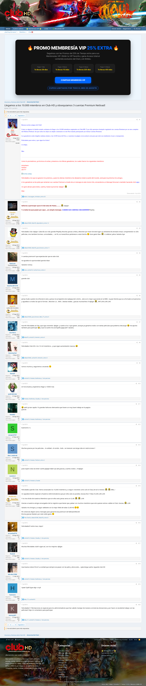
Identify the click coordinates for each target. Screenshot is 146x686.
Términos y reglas (108, 639)
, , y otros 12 (36, 223)
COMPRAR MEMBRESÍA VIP (73, 80)
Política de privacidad (121, 639)
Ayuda (131, 639)
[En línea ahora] (12, 128)
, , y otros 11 (37, 248)
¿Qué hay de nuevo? (10, 32)
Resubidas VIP (59, 29)
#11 (139, 404)
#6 (139, 295)
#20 (139, 604)
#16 (139, 523)
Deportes (61, 674)
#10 (139, 383)
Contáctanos (98, 639)
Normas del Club (107, 653)
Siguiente (21, 115)
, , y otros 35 (34, 196)
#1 (139, 119)
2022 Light (10, 639)
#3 (139, 228)
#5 (139, 275)
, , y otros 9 (36, 317)
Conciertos (61, 672)
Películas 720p (63, 658)
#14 (139, 465)
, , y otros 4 (34, 270)
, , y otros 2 (34, 460)
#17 (139, 543)
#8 (139, 342)
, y (32, 480)
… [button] (13, 115)
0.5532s (128, 684)
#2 (139, 202)
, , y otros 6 (34, 337)
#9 (139, 363)
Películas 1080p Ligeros (66, 660)
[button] (47, 29)
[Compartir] (137, 120)
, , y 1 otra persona (37, 378)
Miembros (22, 32)
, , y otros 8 (36, 517)
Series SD (61, 670)
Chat (31, 32)
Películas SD (62, 663)
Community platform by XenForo (73, 681)
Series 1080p (62, 667)
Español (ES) (20, 639)
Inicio (8, 29)
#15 (139, 486)
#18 (139, 563)
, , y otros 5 (35, 358)
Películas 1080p (63, 655)
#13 (139, 445)
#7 (139, 322)
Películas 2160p (63, 651)
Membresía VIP (33, 29)
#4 (139, 253)
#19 (139, 584)
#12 (139, 424)
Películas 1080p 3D (64, 653)
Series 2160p (62, 665)
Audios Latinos (18, 29)
